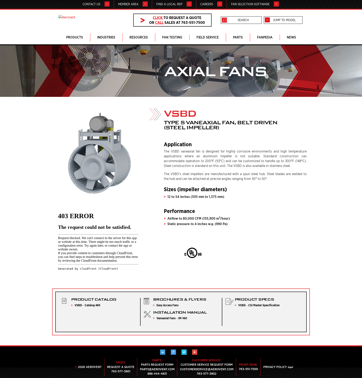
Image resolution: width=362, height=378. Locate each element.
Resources (138, 37)
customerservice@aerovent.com (206, 369)
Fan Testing (172, 37)
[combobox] (283, 20)
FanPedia (265, 37)
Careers (206, 4)
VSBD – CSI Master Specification (259, 305)
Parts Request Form (157, 364)
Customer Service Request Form (207, 364)
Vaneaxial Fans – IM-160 (171, 318)
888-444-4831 (157, 373)
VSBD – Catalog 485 (87, 305)
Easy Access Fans (167, 305)
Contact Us (91, 4)
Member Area (128, 4)
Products (74, 37)
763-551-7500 (248, 369)
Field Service (208, 37)
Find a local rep (169, 4)
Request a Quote (120, 367)
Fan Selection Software (250, 4)
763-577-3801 (120, 371)
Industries (106, 37)
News (291, 37)
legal (290, 367)
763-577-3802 (206, 373)
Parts (238, 37)
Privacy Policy (275, 367)
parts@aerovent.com (157, 369)
